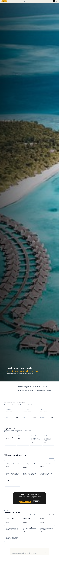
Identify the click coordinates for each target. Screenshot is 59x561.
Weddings (23, 1)
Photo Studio (31, 1)
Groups (27, 1)
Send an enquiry (35, 501)
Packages (19, 1)
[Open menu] (57, 1)
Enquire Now (4, 1)
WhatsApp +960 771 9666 (26, 501)
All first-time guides (50, 514)
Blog (35, 1)
